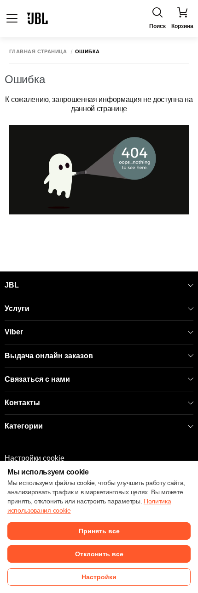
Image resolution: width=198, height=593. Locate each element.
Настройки (99, 577)
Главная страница (38, 51)
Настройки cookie (34, 458)
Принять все (99, 531)
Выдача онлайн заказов (49, 356)
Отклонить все (99, 554)
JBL (12, 285)
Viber (14, 332)
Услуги (17, 308)
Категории (24, 426)
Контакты (22, 403)
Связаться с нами (37, 379)
